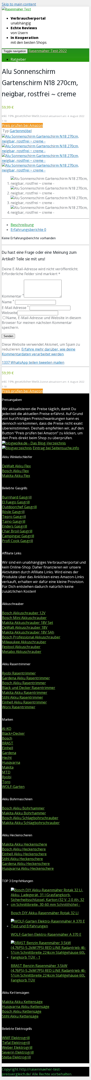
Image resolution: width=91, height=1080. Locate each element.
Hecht (7, 757)
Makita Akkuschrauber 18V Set (27, 622)
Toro (6, 781)
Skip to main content (19, 4)
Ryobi (6, 777)
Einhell (7, 748)
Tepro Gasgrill (14, 516)
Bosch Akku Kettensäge (21, 1011)
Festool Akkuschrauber (21, 646)
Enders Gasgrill (14, 526)
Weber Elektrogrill (17, 1047)
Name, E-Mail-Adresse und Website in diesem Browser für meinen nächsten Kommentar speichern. (41, 322)
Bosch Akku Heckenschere (24, 849)
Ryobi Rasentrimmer (19, 673)
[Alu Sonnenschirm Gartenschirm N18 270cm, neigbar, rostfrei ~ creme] (45, 141)
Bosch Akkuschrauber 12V (24, 612)
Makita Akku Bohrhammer (24, 813)
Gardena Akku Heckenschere (26, 863)
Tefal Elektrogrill (16, 1042)
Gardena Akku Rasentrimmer (26, 678)
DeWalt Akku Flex (16, 466)
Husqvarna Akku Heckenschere (28, 868)
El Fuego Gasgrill (16, 502)
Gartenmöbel (21, 130)
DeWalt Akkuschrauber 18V (24, 627)
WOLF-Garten (13, 786)
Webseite (9, 312)
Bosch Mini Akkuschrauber (24, 617)
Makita (7, 767)
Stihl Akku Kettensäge (20, 1016)
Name (8, 302)
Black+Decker (13, 733)
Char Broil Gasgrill (17, 531)
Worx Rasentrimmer (18, 707)
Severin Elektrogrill (18, 1052)
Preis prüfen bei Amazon (22, 125)
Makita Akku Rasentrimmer (24, 692)
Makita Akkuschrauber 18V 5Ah (28, 632)
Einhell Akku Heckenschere (24, 854)
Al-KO (6, 728)
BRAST (7, 743)
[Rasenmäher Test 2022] (16, 9)
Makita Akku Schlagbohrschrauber (31, 822)
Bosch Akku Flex (15, 470)
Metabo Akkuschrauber (21, 651)
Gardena (9, 752)
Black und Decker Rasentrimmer (28, 687)
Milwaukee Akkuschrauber (24, 642)
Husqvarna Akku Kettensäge (25, 1006)
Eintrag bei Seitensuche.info (56, 448)
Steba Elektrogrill (16, 1057)
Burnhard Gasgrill (17, 497)
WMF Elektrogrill (16, 1037)
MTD (6, 772)
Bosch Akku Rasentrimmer (24, 682)
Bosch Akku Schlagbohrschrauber (30, 817)
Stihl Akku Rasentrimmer (22, 697)
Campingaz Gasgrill (18, 536)
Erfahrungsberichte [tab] (28, 229)
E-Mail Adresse (15, 307)
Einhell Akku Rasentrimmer (24, 702)
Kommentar (13, 296)
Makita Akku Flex (16, 475)
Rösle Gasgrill (13, 511)
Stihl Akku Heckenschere (22, 858)
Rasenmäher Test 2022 (47, 50)
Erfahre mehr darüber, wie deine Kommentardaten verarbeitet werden (38, 351)
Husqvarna (11, 762)
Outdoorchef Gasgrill (19, 506)
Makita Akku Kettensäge (22, 1001)
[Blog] (17, 448)
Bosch (7, 738)
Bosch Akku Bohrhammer (23, 808)
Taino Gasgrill (13, 521)
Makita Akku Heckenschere (24, 844)
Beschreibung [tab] (22, 224)
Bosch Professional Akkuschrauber (31, 637)
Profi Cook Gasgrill (17, 540)
